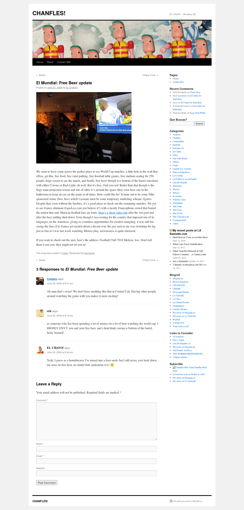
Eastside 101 (178, 148)
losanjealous (178, 305)
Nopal (40, 74)
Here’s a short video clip (113, 212)
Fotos (175, 154)
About (50, 62)
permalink (89, 253)
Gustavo (52, 279)
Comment (42, 400)
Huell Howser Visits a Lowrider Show (190, 237)
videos (176, 223)
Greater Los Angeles (182, 168)
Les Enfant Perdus (181, 302)
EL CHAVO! (72, 87)
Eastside (176, 144)
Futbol (65, 253)
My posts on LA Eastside (184, 315)
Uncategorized (179, 220)
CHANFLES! (49, 13)
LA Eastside (178, 295)
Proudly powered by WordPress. (188, 501)
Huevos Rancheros (181, 172)
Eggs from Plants (197, 112)
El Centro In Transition (191, 102)
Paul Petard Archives (182, 350)
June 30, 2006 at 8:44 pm (60, 352)
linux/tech (177, 185)
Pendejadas (178, 202)
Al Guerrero (178, 336)
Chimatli (176, 288)
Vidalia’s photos (180, 357)
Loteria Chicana (180, 309)
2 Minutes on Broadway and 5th (187, 264)
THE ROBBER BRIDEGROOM (188, 353)
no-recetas (177, 196)
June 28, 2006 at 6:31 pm (60, 283)
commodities (178, 141)
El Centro (177, 151)
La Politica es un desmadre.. (185, 178)
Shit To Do (178, 213)
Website (40, 468)
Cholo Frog (195, 92)
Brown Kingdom (180, 281)
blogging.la (178, 278)
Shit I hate (177, 206)
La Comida (178, 175)
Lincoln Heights (180, 182)
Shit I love (177, 209)
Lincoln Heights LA (182, 343)
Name (40, 443)
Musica (176, 192)
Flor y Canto (178, 339)
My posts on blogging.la (184, 312)
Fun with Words (180, 158)
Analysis (177, 134)
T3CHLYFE (178, 322)
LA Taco (177, 298)
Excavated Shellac (181, 291)
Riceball (176, 319)
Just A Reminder (180, 261)
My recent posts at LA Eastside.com (185, 232)
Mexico (176, 189)
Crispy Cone (150, 74)
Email (40, 455)
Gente (175, 165)
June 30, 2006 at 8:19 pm (60, 315)
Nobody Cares (179, 199)
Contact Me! (64, 62)
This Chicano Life (181, 216)
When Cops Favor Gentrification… (189, 243)
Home (40, 62)
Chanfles (177, 137)
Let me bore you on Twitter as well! (189, 374)
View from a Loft (181, 326)
